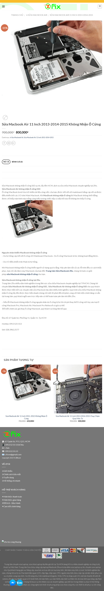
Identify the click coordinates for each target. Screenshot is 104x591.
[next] (102, 395)
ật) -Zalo (6, 448)
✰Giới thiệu (7, 471)
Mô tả (6, 162)
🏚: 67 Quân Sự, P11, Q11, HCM (16, 441)
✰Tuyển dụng (8, 477)
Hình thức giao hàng (12, 500)
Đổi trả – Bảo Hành (12, 503)
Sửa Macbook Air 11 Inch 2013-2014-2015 (71, 15)
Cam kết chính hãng (12, 506)
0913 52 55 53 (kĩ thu (14, 444)
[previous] (2, 395)
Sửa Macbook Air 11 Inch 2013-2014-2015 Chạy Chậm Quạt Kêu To (78, 417)
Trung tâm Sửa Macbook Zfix (59, 271)
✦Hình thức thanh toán (12, 496)
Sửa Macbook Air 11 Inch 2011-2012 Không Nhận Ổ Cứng (26, 417)
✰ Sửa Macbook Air (36, 15)
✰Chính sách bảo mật (11, 474)
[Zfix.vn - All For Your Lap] (52, 6)
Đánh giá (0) (17, 162)
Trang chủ (17, 15)
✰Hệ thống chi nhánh (11, 480)
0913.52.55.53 (11, 451)
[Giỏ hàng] (100, 6)
